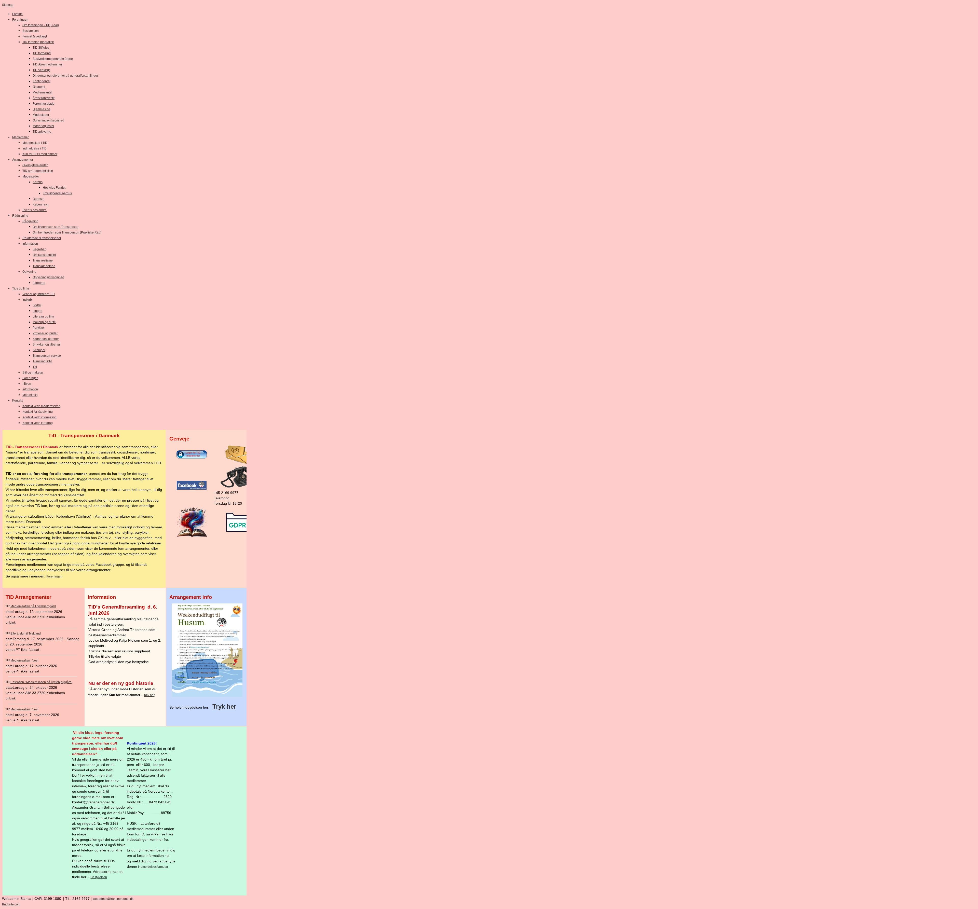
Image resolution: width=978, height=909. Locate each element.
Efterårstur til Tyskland (25, 633)
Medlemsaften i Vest (24, 660)
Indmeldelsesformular (153, 867)
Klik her (149, 695)
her (167, 856)
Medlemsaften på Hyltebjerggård (33, 606)
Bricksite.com (11, 904)
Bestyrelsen (99, 877)
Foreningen (54, 576)
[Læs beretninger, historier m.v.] (192, 536)
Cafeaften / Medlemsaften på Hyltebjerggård (41, 682)
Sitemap (7, 5)
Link (13, 622)
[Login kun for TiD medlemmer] (191, 457)
